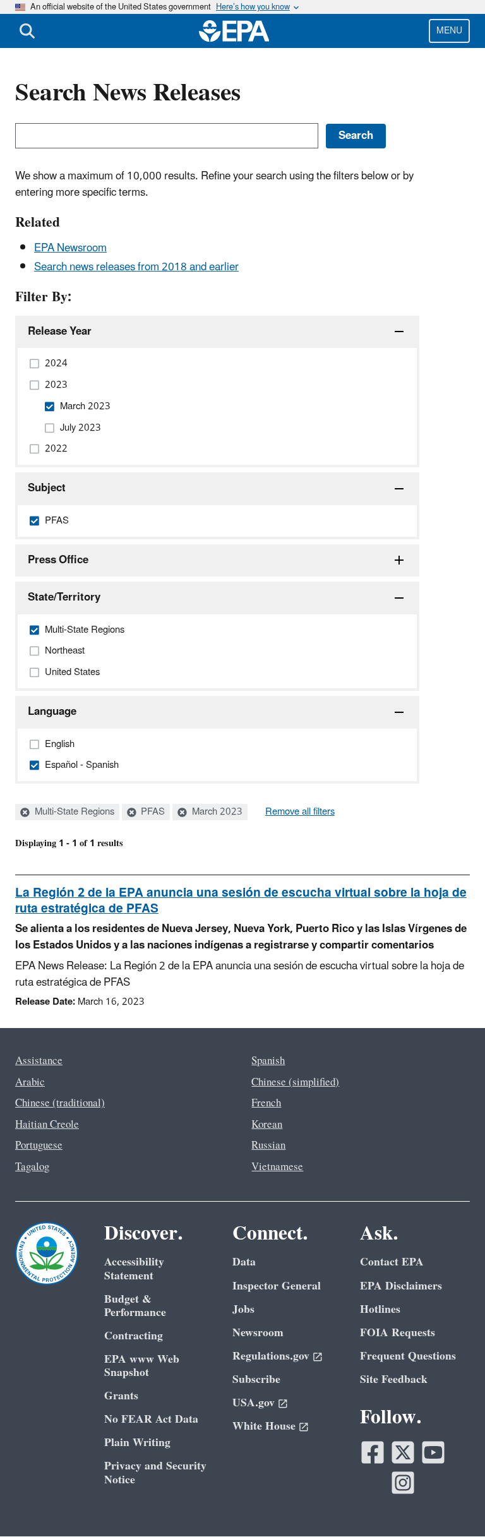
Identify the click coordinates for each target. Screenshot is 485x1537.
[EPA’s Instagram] (403, 1482)
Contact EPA (392, 1262)
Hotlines (380, 1309)
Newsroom (258, 1332)
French (266, 1103)
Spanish (268, 1061)
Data (244, 1262)
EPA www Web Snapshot (141, 1366)
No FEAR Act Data (151, 1419)
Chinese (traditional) (60, 1103)
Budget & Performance (135, 1306)
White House (264, 1426)
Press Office (58, 560)
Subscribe (256, 1379)
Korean (266, 1124)
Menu (449, 30)
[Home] (234, 30)
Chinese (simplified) (295, 1082)
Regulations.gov (270, 1356)
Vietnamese (277, 1167)
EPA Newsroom (70, 248)
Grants (121, 1395)
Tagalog (32, 1167)
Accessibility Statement (134, 1268)
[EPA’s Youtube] (433, 1452)
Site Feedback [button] (394, 1379)
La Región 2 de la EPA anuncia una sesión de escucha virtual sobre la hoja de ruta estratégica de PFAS (241, 900)
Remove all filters (300, 812)
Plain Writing (137, 1442)
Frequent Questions (408, 1356)
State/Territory (64, 597)
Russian (268, 1145)
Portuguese (39, 1145)
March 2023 (215, 812)
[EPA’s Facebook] (372, 1452)
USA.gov (253, 1402)
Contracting (133, 1336)
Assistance (39, 1061)
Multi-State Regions (73, 812)
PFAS (151, 812)
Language (52, 711)
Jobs (243, 1309)
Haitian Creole (47, 1124)
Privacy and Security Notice (155, 1472)
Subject (47, 488)
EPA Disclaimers (401, 1286)
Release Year (60, 331)
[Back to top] (450, 1502)
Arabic (30, 1082)
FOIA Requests (397, 1332)
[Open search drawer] (27, 31)
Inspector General (276, 1286)
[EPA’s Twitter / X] (403, 1452)
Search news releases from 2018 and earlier (136, 267)
